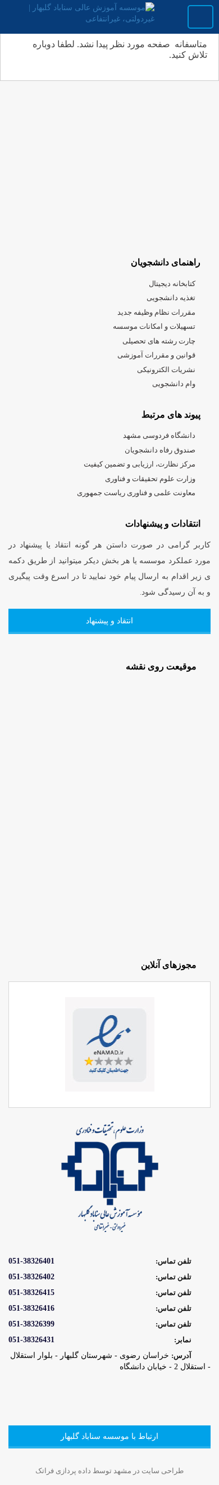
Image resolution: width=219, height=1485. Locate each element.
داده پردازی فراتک (64, 1470)
